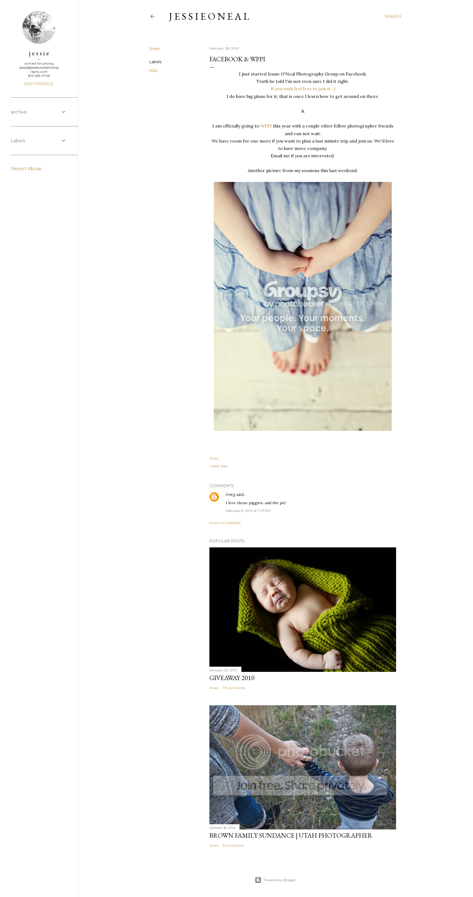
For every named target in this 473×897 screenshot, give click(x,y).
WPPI (266, 126)
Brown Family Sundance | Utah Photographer (290, 835)
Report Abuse (26, 168)
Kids (153, 70)
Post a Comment (225, 523)
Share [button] (154, 48)
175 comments (234, 688)
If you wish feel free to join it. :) (303, 88)
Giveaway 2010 (232, 678)
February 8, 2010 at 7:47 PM (248, 511)
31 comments (233, 845)
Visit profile (39, 84)
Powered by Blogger (280, 880)
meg (230, 494)
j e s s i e (39, 53)
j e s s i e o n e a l (209, 16)
